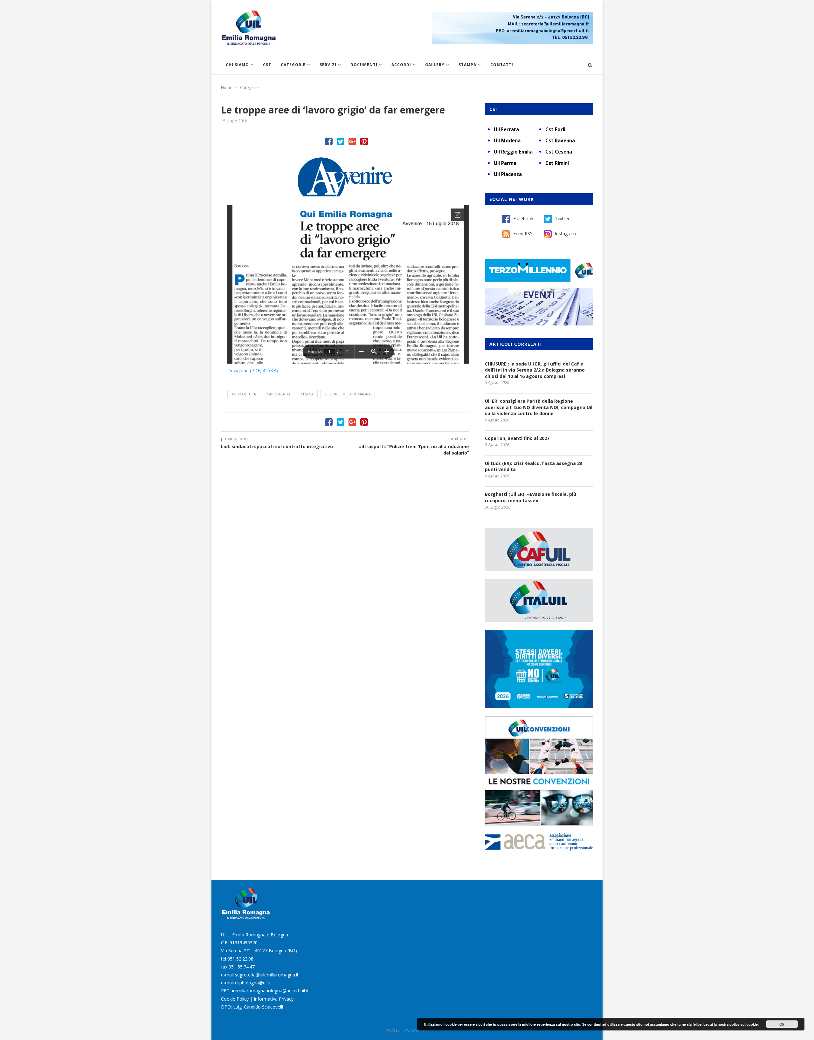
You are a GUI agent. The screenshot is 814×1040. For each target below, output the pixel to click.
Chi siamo (237, 64)
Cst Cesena (558, 151)
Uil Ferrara (506, 129)
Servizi (328, 64)
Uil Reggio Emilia (513, 151)
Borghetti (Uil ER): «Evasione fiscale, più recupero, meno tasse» (530, 497)
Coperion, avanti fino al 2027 (517, 438)
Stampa (467, 64)
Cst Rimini (557, 163)
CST (267, 64)
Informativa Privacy (273, 999)
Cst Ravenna (560, 140)
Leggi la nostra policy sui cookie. (731, 1024)
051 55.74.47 (242, 967)
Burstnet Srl (416, 1030)
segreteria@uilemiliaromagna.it (267, 975)
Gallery (435, 64)
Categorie (293, 64)
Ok (781, 1024)
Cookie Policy (235, 999)
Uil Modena (507, 140)
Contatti (501, 64)
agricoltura (243, 394)
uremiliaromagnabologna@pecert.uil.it (269, 991)
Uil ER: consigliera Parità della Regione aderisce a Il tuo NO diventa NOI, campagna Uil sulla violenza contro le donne (538, 407)
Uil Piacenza (508, 174)
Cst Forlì (555, 129)
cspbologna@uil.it (253, 983)
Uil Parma (505, 163)
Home (226, 87)
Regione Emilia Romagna (347, 394)
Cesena (307, 394)
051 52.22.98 (240, 959)
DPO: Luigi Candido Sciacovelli (252, 1007)
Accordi (401, 64)
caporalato (278, 394)
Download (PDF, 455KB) (252, 370)
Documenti (363, 64)
